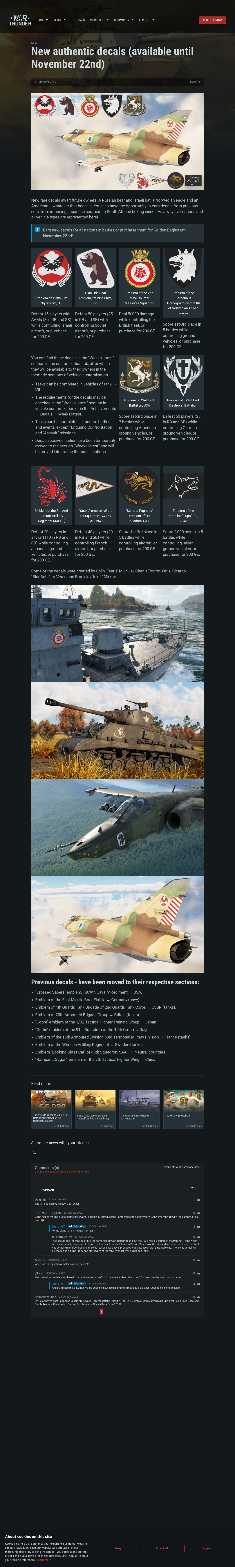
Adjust (207, 1548)
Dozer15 (40, 1199)
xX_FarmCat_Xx (61, 1237)
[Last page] (136, 1311)
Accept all (162, 1548)
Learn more (44, 1560)
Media (57, 20)
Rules (193, 1187)
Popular (47, 1189)
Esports (144, 20)
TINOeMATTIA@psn (48, 1213)
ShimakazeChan (45, 1297)
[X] (34, 1152)
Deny (118, 1548)
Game (40, 20)
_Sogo (39, 1273)
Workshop (97, 20)
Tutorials (78, 20)
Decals (195, 82)
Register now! (212, 20)
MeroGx (40, 1260)
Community (121, 20)
